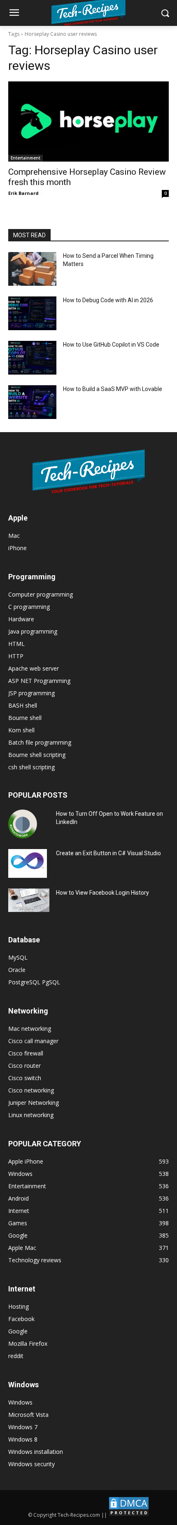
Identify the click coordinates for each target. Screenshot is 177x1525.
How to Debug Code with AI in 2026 (108, 300)
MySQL (18, 957)
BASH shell (22, 705)
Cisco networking (31, 1090)
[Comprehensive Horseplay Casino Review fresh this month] (88, 121)
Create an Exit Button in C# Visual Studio (108, 853)
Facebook (21, 1319)
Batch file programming (39, 742)
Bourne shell (25, 718)
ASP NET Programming (39, 681)
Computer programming (40, 594)
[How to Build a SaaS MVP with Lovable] (32, 402)
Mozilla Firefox (27, 1343)
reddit (15, 1356)
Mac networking (29, 1028)
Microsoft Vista (28, 1415)
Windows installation (35, 1452)
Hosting (18, 1306)
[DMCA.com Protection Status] (128, 1514)
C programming (29, 607)
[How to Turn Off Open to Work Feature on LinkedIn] (22, 824)
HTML (16, 644)
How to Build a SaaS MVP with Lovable (112, 389)
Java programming (32, 631)
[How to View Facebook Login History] (28, 900)
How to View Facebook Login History (102, 892)
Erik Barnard (23, 193)
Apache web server (33, 668)
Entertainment (25, 158)
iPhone (17, 548)
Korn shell (21, 730)
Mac (14, 535)
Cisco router (24, 1065)
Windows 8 (22, 1439)
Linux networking (31, 1115)
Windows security (31, 1464)
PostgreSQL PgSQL (34, 982)
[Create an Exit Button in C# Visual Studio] (27, 863)
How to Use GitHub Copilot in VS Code (111, 344)
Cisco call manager (33, 1041)
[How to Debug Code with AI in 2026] (32, 313)
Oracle (17, 970)
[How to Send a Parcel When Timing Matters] (32, 269)
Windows (20, 1402)
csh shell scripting (31, 767)
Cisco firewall (25, 1053)
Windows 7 (22, 1427)
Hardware (21, 619)
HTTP (15, 656)
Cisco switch (24, 1078)
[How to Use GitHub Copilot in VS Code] (32, 358)
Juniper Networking (33, 1102)
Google (18, 1331)
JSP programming (31, 693)
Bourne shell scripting (36, 755)
